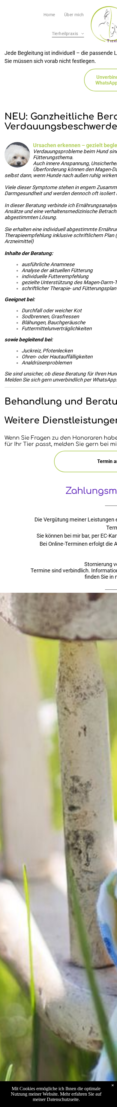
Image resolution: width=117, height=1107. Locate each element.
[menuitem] (49, 14)
